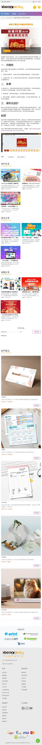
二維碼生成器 (5, 689)
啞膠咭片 (4, 397)
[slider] (14, 332)
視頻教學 (4, 678)
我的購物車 (5, 712)
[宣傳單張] (21, 536)
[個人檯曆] (21, 589)
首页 (3, 17)
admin (15, 50)
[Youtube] (31, 708)
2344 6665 (6, 1)
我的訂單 (4, 709)
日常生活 (6, 51)
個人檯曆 (4, 609)
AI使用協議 (24, 689)
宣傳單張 (4, 557)
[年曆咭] (21, 428)
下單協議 (24, 686)
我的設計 (4, 718)
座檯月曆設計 (21, 157)
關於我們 (24, 672)
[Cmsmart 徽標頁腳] (13, 654)
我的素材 (4, 721)
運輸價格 (4, 675)
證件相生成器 (5, 695)
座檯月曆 (11, 157)
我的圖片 (4, 715)
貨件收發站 (24, 675)
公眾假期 (4, 698)
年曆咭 (3, 449)
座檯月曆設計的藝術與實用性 (22, 17)
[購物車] (39, 7)
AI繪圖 (14, 14)
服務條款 (24, 684)
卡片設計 (4, 686)
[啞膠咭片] (21, 376)
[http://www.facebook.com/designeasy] (23, 708)
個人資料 (4, 707)
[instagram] (27, 708)
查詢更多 (36, 405)
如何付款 (4, 672)
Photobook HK (5, 692)
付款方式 (24, 678)
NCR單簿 (4, 502)
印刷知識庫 (9, 17)
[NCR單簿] (21, 481)
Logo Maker (22, 14)
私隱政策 (24, 681)
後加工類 (4, 684)
